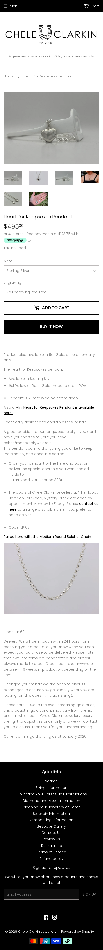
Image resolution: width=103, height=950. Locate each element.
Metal (9, 261)
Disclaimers (51, 845)
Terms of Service (51, 852)
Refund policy (52, 858)
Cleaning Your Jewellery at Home (51, 807)
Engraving (13, 282)
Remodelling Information (52, 819)
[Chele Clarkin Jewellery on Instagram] (54, 918)
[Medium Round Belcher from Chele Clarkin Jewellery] (51, 613)
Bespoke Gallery (51, 826)
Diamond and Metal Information (51, 800)
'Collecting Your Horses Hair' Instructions (51, 794)
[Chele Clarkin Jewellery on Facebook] (46, 918)
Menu (15, 6)
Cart (94, 6)
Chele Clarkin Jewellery (37, 931)
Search (51, 781)
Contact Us (52, 832)
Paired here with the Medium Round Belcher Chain (47, 536)
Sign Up (89, 894)
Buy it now (51, 326)
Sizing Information (52, 787)
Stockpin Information (51, 813)
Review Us (51, 839)
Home (9, 76)
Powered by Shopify (77, 931)
